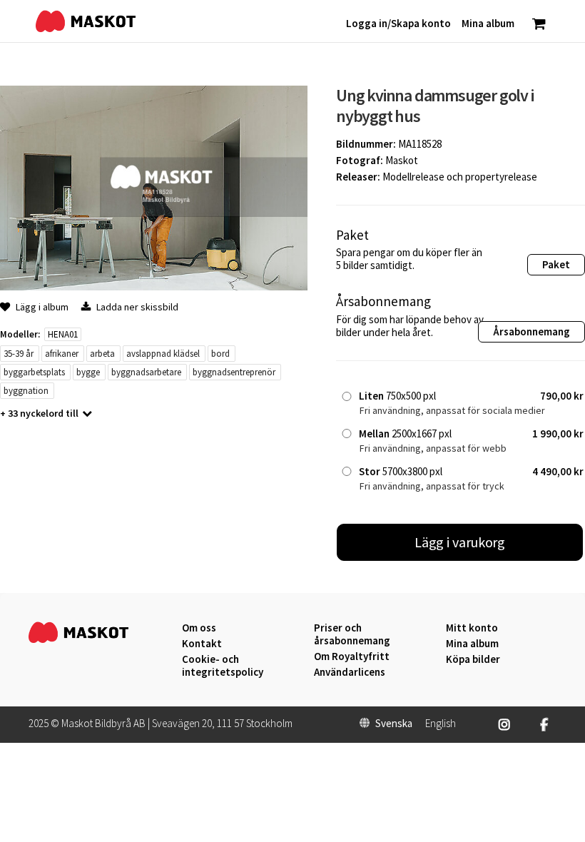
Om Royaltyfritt (352, 656)
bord (220, 354)
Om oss (199, 628)
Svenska (393, 723)
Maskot (401, 160)
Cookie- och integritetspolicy (222, 665)
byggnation (26, 391)
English (440, 723)
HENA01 (63, 334)
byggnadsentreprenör (234, 372)
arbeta (102, 354)
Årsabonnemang (531, 331)
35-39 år (19, 354)
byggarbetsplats (34, 372)
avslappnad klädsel (163, 354)
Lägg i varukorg (460, 542)
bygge (88, 372)
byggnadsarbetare (146, 372)
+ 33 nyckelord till (39, 413)
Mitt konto (472, 628)
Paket (556, 264)
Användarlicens (349, 672)
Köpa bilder (473, 659)
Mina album (472, 643)
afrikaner (61, 354)
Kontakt (202, 643)
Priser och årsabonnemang (352, 634)
